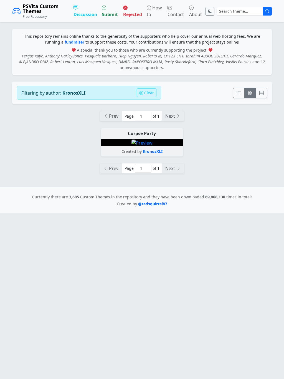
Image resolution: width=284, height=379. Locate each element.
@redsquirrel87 (152, 203)
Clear (148, 92)
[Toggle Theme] (210, 11)
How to (154, 11)
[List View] (239, 93)
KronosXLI (153, 151)
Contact (176, 14)
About (195, 14)
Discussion (85, 14)
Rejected (132, 14)
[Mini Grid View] (261, 93)
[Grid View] (250, 93)
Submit (110, 14)
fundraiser (74, 42)
